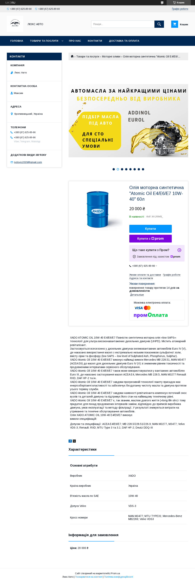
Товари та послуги (44, 40)
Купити (150, 228)
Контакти (95, 40)
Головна (16, 40)
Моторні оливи (111, 56)
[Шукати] (159, 24)
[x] (74, 441)
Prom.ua (115, 573)
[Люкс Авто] (15, 31)
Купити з (143, 238)
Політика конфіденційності (118, 577)
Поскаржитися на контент (88, 577)
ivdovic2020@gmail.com (28, 162)
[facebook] (70, 441)
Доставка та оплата (124, 40)
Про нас (75, 40)
